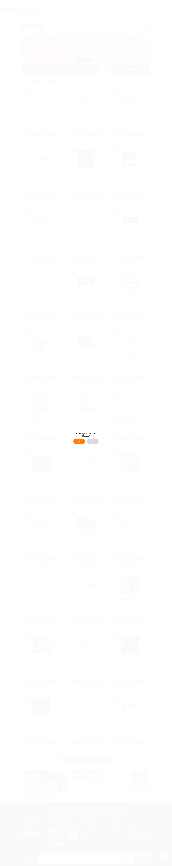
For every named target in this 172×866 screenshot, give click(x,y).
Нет (92, 441)
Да (79, 441)
